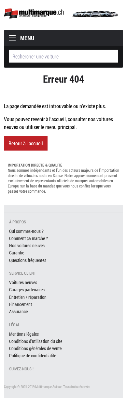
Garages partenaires (27, 289)
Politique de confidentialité (32, 355)
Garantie (16, 253)
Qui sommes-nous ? (26, 231)
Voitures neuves (23, 282)
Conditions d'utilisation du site (35, 341)
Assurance (18, 311)
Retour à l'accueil (25, 143)
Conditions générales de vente (35, 348)
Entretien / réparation (28, 297)
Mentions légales (24, 334)
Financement (20, 304)
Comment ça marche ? (28, 238)
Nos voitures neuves (27, 245)
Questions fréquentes (27, 260)
